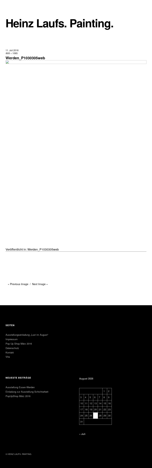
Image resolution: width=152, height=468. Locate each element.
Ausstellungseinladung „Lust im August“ (27, 334)
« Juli (82, 434)
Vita (8, 356)
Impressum (12, 339)
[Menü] (15, 5)
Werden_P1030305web (43, 249)
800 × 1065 (12, 53)
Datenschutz (12, 348)
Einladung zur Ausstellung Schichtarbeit (27, 391)
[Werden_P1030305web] (76, 63)
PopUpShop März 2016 (18, 396)
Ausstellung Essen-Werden (20, 387)
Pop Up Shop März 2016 (19, 343)
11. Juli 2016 (12, 50)
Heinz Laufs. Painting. (59, 22)
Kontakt (10, 352)
